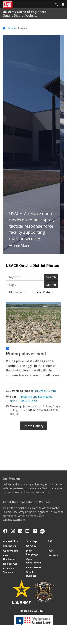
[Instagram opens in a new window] (13, 531)
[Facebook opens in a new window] (5, 531)
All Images (15, 292)
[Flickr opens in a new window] (35, 531)
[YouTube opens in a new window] (27, 531)
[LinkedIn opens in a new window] (20, 531)
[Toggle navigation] (61, 4)
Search (51, 277)
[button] (10, 144)
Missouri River (28, 400)
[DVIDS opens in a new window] (42, 531)
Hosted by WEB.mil (32, 611)
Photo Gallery (33, 426)
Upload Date (41, 292)
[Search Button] (55, 4)
